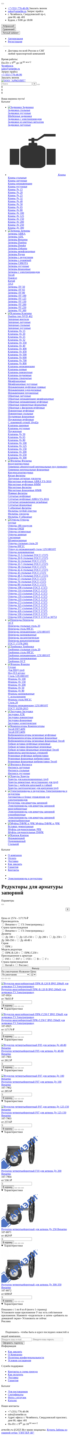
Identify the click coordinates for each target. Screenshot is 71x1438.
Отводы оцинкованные (21, 552)
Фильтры (26, 460)
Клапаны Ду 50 (16, 434)
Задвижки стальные (19, 110)
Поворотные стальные (20, 413)
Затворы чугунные (18, 266)
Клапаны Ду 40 (16, 345)
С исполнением (17, 696)
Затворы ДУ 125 (17, 298)
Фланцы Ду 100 (17, 679)
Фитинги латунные (19, 767)
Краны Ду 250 (16, 224)
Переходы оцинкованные (22, 634)
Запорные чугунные (19, 328)
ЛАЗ (10, 283)
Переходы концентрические (23, 640)
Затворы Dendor (17, 245)
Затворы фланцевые (19, 269)
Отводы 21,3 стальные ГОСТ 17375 (28, 555)
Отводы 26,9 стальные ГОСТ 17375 (28, 558)
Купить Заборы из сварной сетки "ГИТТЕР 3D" (34, 1431)
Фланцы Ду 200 (17, 684)
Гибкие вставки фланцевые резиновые (30, 746)
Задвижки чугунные (19, 113)
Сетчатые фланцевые (20, 505)
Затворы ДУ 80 (16, 292)
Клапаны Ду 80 (16, 440)
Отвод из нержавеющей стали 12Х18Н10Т (32, 549)
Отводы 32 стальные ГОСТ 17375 (27, 561)
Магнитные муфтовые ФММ (24, 484)
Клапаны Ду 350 (17, 342)
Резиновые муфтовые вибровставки (28, 755)
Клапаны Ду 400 (17, 348)
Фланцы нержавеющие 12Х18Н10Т (28, 705)
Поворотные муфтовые (21, 410)
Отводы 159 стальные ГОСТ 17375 (27, 596)
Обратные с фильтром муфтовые (26, 407)
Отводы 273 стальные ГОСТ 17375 (27, 602)
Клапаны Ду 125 (17, 446)
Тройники (28, 646)
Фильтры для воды (18, 513)
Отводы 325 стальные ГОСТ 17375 (27, 605)
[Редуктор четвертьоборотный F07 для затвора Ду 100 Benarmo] (35, 1078)
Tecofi (11, 275)
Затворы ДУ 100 (17, 295)
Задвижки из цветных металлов (26, 122)
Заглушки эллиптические (22, 723)
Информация (8, 1346)
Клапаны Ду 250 (17, 454)
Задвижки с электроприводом (25, 119)
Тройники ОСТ (16, 661)
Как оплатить (15, 1374)
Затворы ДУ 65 (16, 289)
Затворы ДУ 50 (16, 286)
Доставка (13, 861)
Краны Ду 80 (15, 210)
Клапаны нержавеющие (21, 366)
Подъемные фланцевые (21, 416)
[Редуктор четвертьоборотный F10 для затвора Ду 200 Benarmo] (19, 1168)
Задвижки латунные (19, 125)
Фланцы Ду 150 (17, 682)
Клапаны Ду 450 (17, 351)
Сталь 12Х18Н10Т (18, 676)
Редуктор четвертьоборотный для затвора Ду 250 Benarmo (34, 1229)
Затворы (25, 230)
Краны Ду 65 (15, 207)
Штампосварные (17, 540)
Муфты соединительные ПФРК (26, 832)
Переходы (28, 620)
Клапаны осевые (17, 369)
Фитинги (26, 764)
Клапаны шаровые (18, 425)
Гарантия (13, 867)
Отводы (24, 519)
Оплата (12, 858)
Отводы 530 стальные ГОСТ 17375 (27, 614)
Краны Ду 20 (15, 192)
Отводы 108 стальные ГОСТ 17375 (27, 587)
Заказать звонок (38, 8)
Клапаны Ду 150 (17, 449)
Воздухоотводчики (18, 463)
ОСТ (10, 623)
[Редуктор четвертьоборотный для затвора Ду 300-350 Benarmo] (19, 1281)
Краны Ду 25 (15, 195)
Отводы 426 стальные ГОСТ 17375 (27, 611)
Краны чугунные (17, 186)
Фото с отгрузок (17, 1397)
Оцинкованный (17, 841)
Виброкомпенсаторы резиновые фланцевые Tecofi (36, 740)
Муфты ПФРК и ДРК (47, 823)
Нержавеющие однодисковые (24, 390)
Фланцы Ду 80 (16, 690)
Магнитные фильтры (20, 487)
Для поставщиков (18, 1391)
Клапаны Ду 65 (16, 437)
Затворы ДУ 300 (17, 310)
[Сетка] (2, 978)
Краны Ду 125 (16, 216)
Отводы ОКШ (16, 528)
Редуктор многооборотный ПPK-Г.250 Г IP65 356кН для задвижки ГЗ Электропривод (33, 1022)
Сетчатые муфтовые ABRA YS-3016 (28, 499)
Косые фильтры (16, 475)
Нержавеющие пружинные (23, 393)
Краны (61, 174)
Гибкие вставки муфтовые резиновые (29, 743)
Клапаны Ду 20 (16, 334)
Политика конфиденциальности (26, 1357)
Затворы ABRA (17, 233)
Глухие (12, 667)
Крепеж (24, 835)
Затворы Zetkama (17, 248)
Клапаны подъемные (20, 375)
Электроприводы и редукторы (25, 878)
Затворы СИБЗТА (18, 263)
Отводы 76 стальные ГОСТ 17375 (27, 581)
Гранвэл (12, 278)
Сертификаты (15, 1394)
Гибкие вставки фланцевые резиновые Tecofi (33, 749)
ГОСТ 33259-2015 (18, 708)
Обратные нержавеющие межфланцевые (31, 398)
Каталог (5, 1386)
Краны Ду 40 (15, 201)
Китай (11, 280)
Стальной (13, 844)
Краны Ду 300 (16, 227)
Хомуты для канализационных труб (28, 779)
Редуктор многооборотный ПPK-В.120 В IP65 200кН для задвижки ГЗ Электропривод (33, 991)
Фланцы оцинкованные (21, 693)
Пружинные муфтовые (21, 419)
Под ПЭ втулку (16, 673)
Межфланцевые (17, 381)
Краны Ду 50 (15, 204)
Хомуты (24, 776)
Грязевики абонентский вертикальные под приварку (37, 466)
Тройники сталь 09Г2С (21, 652)
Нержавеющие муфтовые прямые (27, 387)
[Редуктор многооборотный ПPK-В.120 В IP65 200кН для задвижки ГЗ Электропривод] (35, 986)
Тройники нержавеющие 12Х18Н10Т (29, 655)
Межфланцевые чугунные (22, 384)
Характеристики (13, 1008)
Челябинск (7, 65)
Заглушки (27, 711)
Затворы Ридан (16, 254)
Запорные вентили (18, 319)
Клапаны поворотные (20, 372)
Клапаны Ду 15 (16, 331)
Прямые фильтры (17, 493)
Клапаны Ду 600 (17, 357)
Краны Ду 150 (16, 219)
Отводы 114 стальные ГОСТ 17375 (27, 590)
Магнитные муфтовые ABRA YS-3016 (29, 481)
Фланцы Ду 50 (16, 687)
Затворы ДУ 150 (17, 301)
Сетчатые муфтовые (19, 496)
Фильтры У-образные (20, 516)
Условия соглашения (19, 1360)
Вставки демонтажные (21, 826)
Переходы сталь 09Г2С (21, 628)
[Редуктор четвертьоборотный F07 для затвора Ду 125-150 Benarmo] (35, 1109)
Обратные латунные (19, 395)
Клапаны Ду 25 (16, 337)
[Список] (6, 978)
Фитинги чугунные (19, 773)
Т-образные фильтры (19, 508)
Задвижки (28, 107)
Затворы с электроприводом (24, 272)
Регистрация (15, 41)
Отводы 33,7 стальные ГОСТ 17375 (28, 564)
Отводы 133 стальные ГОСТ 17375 (27, 593)
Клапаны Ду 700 (17, 360)
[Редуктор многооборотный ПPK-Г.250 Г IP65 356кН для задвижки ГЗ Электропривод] (35, 1017)
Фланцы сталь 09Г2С (20, 699)
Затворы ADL (16, 236)
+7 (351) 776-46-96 (18, 8)
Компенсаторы (36, 726)
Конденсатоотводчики (20, 472)
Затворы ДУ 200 (17, 304)
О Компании (15, 1354)
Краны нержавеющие (20, 183)
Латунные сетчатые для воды (24, 478)
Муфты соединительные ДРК (24, 829)
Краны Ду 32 (15, 198)
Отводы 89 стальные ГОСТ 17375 (27, 584)
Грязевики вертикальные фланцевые (28, 469)
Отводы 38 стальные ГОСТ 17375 (27, 567)
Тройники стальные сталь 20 (24, 649)
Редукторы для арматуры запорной (27, 802)
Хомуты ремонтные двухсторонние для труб (33, 782)
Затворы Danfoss (17, 242)
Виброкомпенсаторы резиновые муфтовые (32, 735)
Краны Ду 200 (16, 221)
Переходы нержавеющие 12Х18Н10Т (29, 631)
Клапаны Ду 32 (16, 339)
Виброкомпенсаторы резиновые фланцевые (32, 738)
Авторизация (15, 38)
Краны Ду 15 (15, 189)
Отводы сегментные (19, 531)
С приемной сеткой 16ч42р (23, 422)
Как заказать (15, 864)
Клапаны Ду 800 (17, 363)
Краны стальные (17, 177)
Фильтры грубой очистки (22, 510)
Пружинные (15, 431)
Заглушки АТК (16, 714)
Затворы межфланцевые (21, 251)
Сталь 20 (13, 702)
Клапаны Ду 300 (17, 457)
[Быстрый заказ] (16, 1006)
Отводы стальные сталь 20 (23, 543)
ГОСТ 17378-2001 (18, 643)
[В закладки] (19, 1006)
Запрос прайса (35, 11)
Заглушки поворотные (20, 717)
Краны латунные (17, 180)
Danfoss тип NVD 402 (20, 316)
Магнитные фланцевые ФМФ (25, 490)
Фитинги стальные (18, 770)
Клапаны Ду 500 (17, 354)
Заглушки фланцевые (20, 720)
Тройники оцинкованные (22, 658)
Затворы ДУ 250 (17, 307)
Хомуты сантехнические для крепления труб (33, 788)
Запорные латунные (19, 322)
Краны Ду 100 (16, 213)
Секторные (14, 537)
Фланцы (25, 664)
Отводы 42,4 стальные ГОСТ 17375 (28, 569)
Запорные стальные (19, 325)
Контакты (13, 870)
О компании (15, 855)
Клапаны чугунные (19, 428)
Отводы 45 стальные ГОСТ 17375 (27, 572)
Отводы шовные (17, 534)
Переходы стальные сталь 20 (24, 625)
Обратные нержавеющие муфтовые (28, 401)
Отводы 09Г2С (16, 546)
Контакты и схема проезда (23, 1371)
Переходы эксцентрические (23, 637)
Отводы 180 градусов (20, 525)
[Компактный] (9, 978)
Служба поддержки (12, 1366)
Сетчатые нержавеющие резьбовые (28, 502)
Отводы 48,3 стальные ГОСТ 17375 (28, 575)
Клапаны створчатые (20, 378)
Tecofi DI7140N (16, 729)
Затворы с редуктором (20, 257)
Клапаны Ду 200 (17, 452)
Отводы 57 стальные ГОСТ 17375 (27, 578)
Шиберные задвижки (20, 116)
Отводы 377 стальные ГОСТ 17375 (27, 608)
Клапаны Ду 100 (17, 443)
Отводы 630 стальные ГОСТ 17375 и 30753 (32, 617)
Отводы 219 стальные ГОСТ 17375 (27, 599)
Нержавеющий (16, 838)
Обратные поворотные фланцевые (27, 404)
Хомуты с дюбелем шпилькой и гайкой (30, 785)
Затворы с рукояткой (19, 260)
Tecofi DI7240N (16, 732)
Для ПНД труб (16, 670)
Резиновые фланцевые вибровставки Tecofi (32, 761)
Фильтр (35, 968)
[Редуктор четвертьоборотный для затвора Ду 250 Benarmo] (19, 1226)
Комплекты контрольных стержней (28, 752)
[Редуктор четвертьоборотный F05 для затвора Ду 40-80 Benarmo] (35, 1048)
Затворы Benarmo (18, 239)
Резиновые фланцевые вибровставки (29, 758)
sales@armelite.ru (17, 11)
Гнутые (12, 522)
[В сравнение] (22, 1006)
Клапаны (26, 313)
